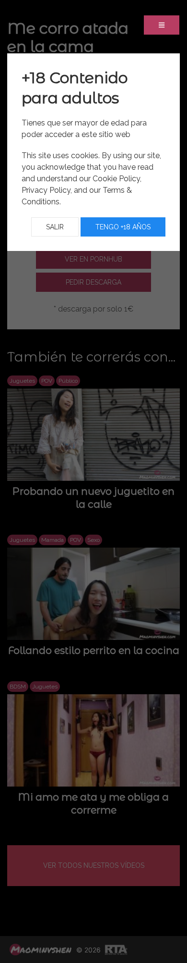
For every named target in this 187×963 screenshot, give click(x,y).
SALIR (55, 227)
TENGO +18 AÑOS (123, 227)
